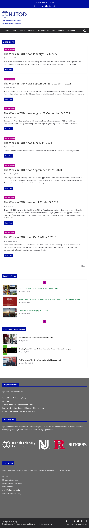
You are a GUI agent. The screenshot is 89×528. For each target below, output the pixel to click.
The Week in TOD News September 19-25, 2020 (33, 170)
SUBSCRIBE (72, 31)
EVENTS (61, 31)
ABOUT (6, 31)
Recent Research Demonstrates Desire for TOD (36, 338)
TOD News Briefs (10, 49)
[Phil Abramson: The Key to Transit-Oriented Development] (10, 361)
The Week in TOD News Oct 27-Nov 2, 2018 (30, 237)
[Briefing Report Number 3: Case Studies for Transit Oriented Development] (10, 350)
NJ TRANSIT (6, 401)
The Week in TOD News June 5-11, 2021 (28, 143)
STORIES (31, 31)
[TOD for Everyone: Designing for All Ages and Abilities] (10, 290)
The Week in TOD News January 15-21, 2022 (31, 54)
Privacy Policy (70, 524)
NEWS (22, 31)
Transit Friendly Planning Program (15, 398)
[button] (47, 30)
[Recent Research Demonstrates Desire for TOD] (10, 339)
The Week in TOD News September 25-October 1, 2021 (37, 83)
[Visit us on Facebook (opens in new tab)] (35, 6)
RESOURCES (42, 31)
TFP (53, 31)
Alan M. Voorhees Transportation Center (18, 404)
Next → (84, 266)
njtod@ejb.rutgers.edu (11, 490)
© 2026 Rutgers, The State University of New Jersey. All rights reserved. (27, 524)
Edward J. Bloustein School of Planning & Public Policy (23, 408)
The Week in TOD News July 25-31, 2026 (33, 311)
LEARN (14, 31)
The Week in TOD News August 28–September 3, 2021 (37, 113)
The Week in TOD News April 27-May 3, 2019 (31, 202)
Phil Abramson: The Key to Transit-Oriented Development (40, 360)
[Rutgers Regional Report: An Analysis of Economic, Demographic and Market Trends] (10, 301)
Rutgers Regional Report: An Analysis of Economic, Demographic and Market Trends (49, 299)
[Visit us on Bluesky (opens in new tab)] (54, 6)
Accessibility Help (81, 524)
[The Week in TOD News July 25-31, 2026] (10, 312)
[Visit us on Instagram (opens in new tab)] (42, 6)
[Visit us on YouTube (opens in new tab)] (46, 6)
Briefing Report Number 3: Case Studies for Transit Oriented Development (46, 349)
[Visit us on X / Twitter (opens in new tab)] (39, 6)
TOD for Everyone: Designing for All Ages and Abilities (38, 288)
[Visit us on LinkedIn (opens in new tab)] (50, 6)
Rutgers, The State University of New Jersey (19, 411)
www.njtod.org (15, 493)
